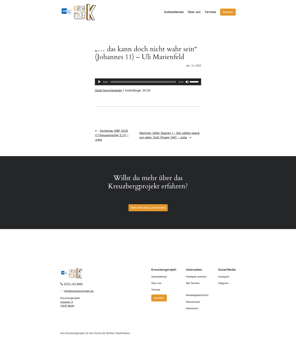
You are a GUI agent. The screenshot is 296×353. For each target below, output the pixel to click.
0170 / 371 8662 (73, 283)
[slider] (194, 81)
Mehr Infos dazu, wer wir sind (148, 207)
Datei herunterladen (108, 90)
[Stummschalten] (187, 82)
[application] (148, 81)
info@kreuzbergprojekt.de (79, 290)
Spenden (228, 11)
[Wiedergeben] (99, 82)
